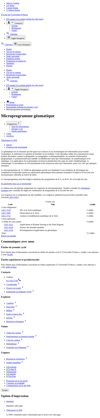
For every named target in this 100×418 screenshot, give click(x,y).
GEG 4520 (8, 227)
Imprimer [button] (10, 401)
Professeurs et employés (16, 61)
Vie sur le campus (13, 52)
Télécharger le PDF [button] (14, 410)
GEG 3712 (6, 216)
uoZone (14, 26)
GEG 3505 (6, 213)
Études (9, 49)
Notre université (12, 56)
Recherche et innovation (16, 54)
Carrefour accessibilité (15, 383)
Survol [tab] (9, 145)
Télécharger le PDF (9, 140)
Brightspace (16, 28)
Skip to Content (12, 3)
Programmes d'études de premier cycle (22, 107)
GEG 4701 (8, 230)
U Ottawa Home (13, 10)
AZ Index (10, 5)
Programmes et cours (14, 105)
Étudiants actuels (13, 59)
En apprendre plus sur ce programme (16, 184)
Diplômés (10, 63)
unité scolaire (11, 267)
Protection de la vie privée (17, 381)
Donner (9, 66)
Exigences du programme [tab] (16, 147)
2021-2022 (13, 197)
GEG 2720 (6, 210)
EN (24, 19)
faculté (10, 254)
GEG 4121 (8, 224)
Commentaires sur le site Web (18, 385)
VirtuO (14, 30)
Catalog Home (12, 8)
